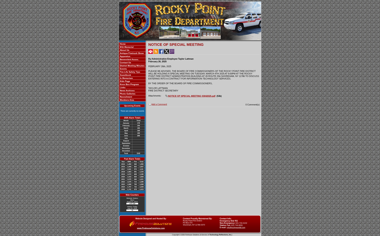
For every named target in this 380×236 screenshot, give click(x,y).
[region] (132, 71)
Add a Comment (159, 104)
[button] (132, 50)
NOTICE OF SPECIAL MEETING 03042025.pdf (191, 96)
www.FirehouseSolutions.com (151, 228)
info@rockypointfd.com (236, 228)
